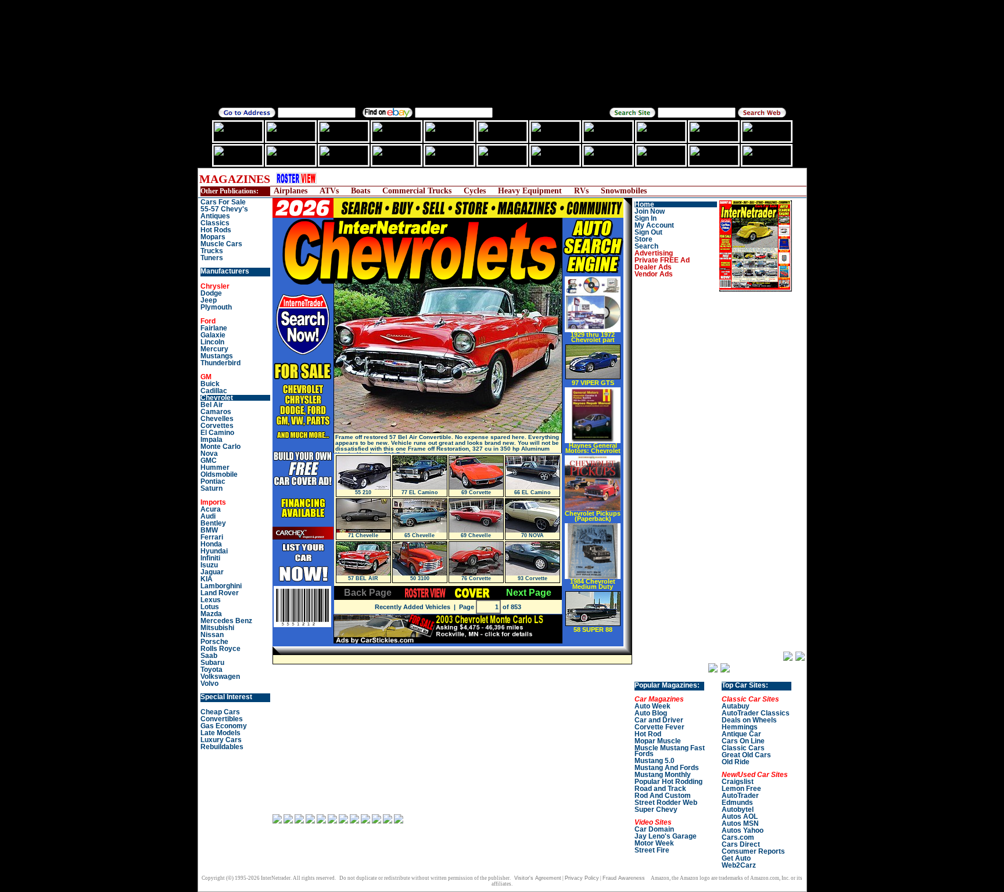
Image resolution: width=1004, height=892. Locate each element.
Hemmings (740, 727)
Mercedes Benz (226, 621)
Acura (210, 509)
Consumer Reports (753, 851)
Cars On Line (743, 741)
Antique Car (741, 734)
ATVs (329, 190)
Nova (209, 453)
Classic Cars (743, 748)
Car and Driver (658, 720)
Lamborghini (221, 586)
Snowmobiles (624, 190)
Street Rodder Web (665, 802)
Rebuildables (221, 747)
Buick (210, 384)
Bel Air (211, 405)
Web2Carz (739, 865)
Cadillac (213, 391)
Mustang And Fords (666, 768)
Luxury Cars (221, 740)
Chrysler (215, 286)
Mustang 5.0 (654, 761)
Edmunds (737, 802)
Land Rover (219, 593)
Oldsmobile (219, 474)
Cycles (475, 190)
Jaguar (212, 572)
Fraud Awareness (624, 878)
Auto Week (652, 706)
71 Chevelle (363, 535)
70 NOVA (532, 535)
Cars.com (738, 837)
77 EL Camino (419, 492)
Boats (360, 190)
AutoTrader (740, 796)
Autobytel (738, 809)
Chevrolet (216, 398)
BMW (209, 530)
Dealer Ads (653, 267)
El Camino (217, 433)
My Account (654, 225)
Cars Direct (741, 844)
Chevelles (217, 419)
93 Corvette (532, 578)
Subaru (212, 663)
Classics (215, 223)
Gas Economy (223, 726)
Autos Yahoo (742, 830)
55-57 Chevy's (224, 209)
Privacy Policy (582, 878)
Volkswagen (220, 676)
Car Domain (654, 829)
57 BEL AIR (363, 578)
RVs (581, 190)
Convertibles (221, 719)
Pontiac (212, 481)
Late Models (220, 733)
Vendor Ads (653, 274)
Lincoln (212, 342)
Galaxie (212, 335)
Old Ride (736, 762)
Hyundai (214, 551)
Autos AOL (740, 816)
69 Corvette (476, 492)
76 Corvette (476, 578)
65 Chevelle (419, 535)
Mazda (211, 614)
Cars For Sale (223, 202)
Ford (208, 321)
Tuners (211, 258)
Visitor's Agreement (537, 878)
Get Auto (736, 858)
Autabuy (736, 706)
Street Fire (651, 850)
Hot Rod (647, 734)
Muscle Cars (221, 244)
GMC (208, 460)
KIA (206, 579)
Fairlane (213, 328)
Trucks (211, 251)
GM (205, 377)
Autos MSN (740, 823)
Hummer (215, 467)
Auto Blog (650, 713)
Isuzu (209, 565)
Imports (213, 502)
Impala (211, 440)
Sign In (645, 218)
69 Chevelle (476, 535)
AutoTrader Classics (756, 713)
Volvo (209, 683)
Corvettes (217, 426)
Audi (208, 516)
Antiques (215, 216)
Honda (211, 544)
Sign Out (648, 232)
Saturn (211, 488)
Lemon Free (741, 789)
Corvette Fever (659, 727)
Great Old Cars (746, 755)
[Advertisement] (539, 178)
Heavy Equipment (530, 190)
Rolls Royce (220, 649)
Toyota (211, 669)
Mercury (214, 349)
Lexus (210, 600)
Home (644, 204)
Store (643, 239)
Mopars (212, 237)
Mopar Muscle (657, 741)
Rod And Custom (662, 796)
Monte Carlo (220, 446)
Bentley (213, 523)
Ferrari (211, 537)
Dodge (211, 293)
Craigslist (738, 782)
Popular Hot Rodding (668, 782)
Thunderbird (220, 363)
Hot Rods (215, 230)
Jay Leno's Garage (665, 836)
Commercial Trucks (416, 190)
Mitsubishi (217, 628)
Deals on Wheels (749, 720)
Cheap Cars (220, 712)
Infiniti (210, 558)
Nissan (212, 635)
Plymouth (216, 307)
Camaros (215, 412)
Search (646, 246)
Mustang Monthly (662, 775)
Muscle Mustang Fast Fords (669, 751)
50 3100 (419, 578)
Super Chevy (655, 809)
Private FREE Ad (662, 260)
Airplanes (290, 190)
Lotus (209, 607)
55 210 (363, 492)
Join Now (649, 211)
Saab (208, 656)
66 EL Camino (532, 492)
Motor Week (654, 843)
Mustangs (216, 356)
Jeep (208, 300)
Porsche (214, 642)
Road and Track (660, 789)
